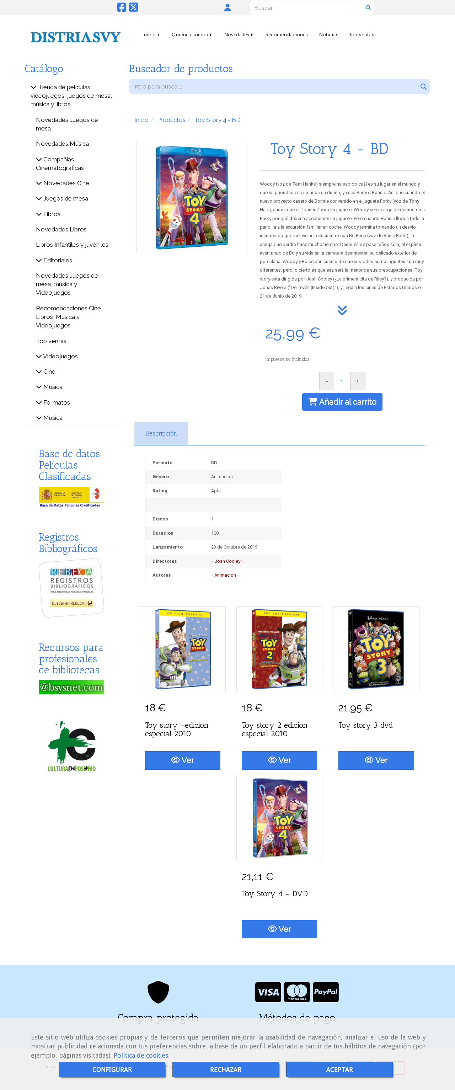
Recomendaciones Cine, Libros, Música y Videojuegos (69, 317)
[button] (227, 7)
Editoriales (57, 260)
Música (52, 386)
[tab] (161, 433)
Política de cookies (140, 1055)
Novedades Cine (65, 183)
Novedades (237, 34)
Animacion (225, 575)
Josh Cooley (227, 561)
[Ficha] (182, 649)
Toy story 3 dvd (365, 725)
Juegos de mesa (65, 198)
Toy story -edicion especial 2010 (176, 729)
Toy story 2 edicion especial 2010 (274, 729)
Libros (51, 214)
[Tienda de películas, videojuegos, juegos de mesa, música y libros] (34, 87)
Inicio (149, 34)
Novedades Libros (61, 229)
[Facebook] (121, 9)
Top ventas (361, 34)
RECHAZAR (225, 1069)
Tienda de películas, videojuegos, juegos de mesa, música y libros (71, 96)
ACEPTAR (339, 1069)
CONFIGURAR (112, 1069)
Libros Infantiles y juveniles (72, 244)
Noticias (328, 34)
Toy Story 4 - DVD (275, 893)
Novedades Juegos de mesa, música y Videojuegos (67, 284)
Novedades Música (62, 143)
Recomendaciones (286, 34)
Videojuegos (60, 356)
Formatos (56, 402)
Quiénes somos (190, 34)
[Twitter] (133, 9)
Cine (48, 371)
